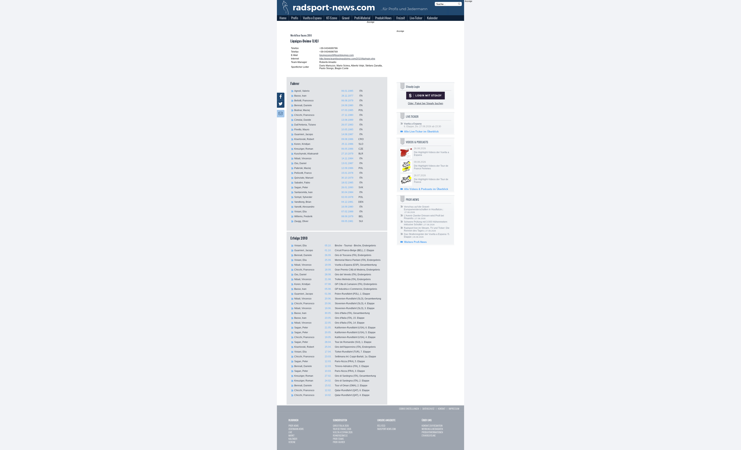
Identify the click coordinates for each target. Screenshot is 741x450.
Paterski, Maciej (328, 168)
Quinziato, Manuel (328, 177)
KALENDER (292, 438)
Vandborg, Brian (328, 202)
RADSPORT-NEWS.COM (386, 429)
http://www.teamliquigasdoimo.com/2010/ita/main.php (347, 58)
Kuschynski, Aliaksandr (328, 153)
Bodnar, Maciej (328, 110)
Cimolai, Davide (328, 120)
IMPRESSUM (454, 408)
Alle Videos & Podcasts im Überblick (426, 189)
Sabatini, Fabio (328, 182)
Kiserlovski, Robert (329, 139)
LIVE (290, 432)
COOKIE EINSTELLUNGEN (409, 408)
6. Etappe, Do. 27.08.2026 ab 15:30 (422, 125)
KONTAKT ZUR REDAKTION (432, 425)
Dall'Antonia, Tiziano (328, 124)
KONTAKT (441, 408)
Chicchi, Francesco (328, 115)
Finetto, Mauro (328, 129)
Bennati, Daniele (328, 105)
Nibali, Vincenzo (328, 158)
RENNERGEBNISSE (340, 435)
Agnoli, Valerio (328, 91)
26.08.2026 (431, 151)
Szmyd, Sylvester (328, 197)
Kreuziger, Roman (328, 148)
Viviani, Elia (328, 211)
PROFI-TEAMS (338, 438)
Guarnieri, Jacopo (328, 134)
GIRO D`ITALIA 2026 (341, 425)
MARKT (291, 435)
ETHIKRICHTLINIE (429, 435)
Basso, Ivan (328, 95)
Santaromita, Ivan (328, 192)
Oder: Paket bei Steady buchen (425, 103)
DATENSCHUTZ (428, 408)
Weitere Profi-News (415, 242)
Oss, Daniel (328, 163)
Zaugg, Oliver (328, 221)
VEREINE (291, 442)
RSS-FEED (381, 425)
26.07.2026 (431, 178)
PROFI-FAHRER (339, 442)
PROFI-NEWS (293, 425)
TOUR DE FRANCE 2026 (342, 429)
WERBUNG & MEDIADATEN (432, 429)
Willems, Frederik (328, 216)
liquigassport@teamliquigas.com (336, 55)
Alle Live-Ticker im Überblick (421, 131)
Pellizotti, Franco (328, 173)
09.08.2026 (431, 165)
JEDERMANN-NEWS (296, 429)
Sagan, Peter (328, 187)
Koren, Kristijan (328, 144)
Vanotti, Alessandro (328, 206)
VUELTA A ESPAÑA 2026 (343, 432)
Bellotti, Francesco (328, 100)
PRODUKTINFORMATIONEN (432, 432)
